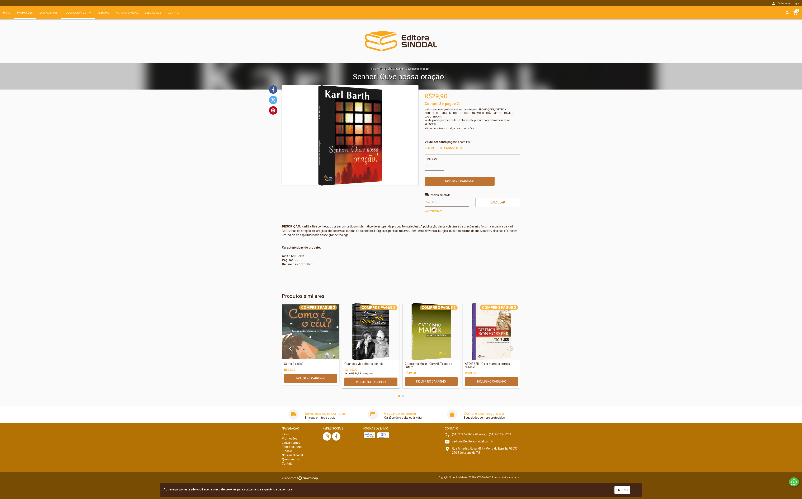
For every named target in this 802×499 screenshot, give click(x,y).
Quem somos (153, 12)
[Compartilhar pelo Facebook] (273, 89)
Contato (173, 12)
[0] (795, 14)
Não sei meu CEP (433, 211)
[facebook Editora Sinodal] (336, 436)
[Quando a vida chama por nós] (371, 331)
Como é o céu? (293, 363)
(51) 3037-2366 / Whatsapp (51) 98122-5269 (481, 434)
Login (796, 3)
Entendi (622, 490)
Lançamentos (48, 12)
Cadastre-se (784, 3)
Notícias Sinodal (127, 12)
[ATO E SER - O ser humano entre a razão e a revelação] (491, 331)
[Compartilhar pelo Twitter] (273, 100)
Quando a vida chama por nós (363, 363)
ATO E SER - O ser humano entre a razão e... (487, 365)
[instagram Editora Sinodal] (327, 436)
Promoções (25, 12)
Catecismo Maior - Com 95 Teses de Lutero (428, 365)
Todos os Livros (75, 12)
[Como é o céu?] (310, 331)
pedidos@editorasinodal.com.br (473, 441)
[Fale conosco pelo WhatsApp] (794, 481)
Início (6, 12)
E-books (103, 12)
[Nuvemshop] (300, 479)
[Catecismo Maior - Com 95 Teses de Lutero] (431, 331)
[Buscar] (787, 12)
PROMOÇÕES (386, 68)
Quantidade (431, 159)
